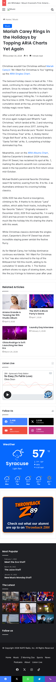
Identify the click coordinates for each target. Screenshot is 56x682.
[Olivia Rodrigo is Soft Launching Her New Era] (14, 333)
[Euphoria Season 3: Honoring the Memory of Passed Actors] (10, 607)
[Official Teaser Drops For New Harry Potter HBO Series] (45, 618)
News (47, 657)
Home (8, 19)
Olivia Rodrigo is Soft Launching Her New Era (13, 345)
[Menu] (3, 10)
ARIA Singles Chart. (20, 73)
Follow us (7, 630)
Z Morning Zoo (28, 657)
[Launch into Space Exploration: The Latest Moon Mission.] (10, 618)
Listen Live (37, 662)
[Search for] (52, 10)
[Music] (11, 9)
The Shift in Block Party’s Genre (38, 312)
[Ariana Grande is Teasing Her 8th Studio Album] (14, 301)
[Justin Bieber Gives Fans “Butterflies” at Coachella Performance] (28, 597)
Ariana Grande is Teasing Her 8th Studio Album (11, 315)
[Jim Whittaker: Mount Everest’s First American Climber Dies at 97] (45, 596)
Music (15, 19)
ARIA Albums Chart (38, 152)
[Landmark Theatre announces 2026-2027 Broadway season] (10, 596)
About (27, 662)
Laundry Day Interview (41, 327)
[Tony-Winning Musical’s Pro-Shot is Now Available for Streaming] (45, 607)
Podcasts (18, 662)
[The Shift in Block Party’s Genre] (41, 301)
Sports (40, 657)
